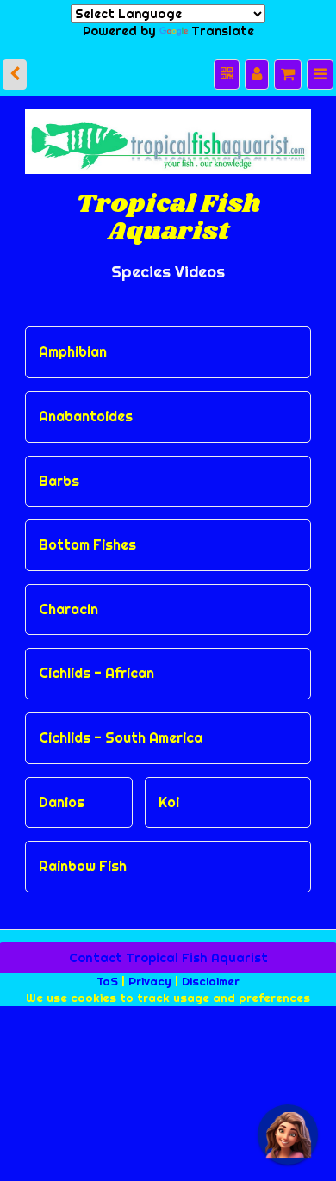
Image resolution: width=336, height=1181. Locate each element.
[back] (14, 65)
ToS (107, 968)
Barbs (59, 468)
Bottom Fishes (87, 533)
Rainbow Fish (83, 854)
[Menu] (321, 65)
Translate (215, 27)
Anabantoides (86, 405)
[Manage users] (263, 65)
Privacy (149, 968)
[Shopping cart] (291, 65)
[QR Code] (234, 65)
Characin (68, 597)
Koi (169, 790)
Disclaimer (211, 968)
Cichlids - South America (120, 726)
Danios (61, 790)
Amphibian (73, 340)
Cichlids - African (96, 661)
